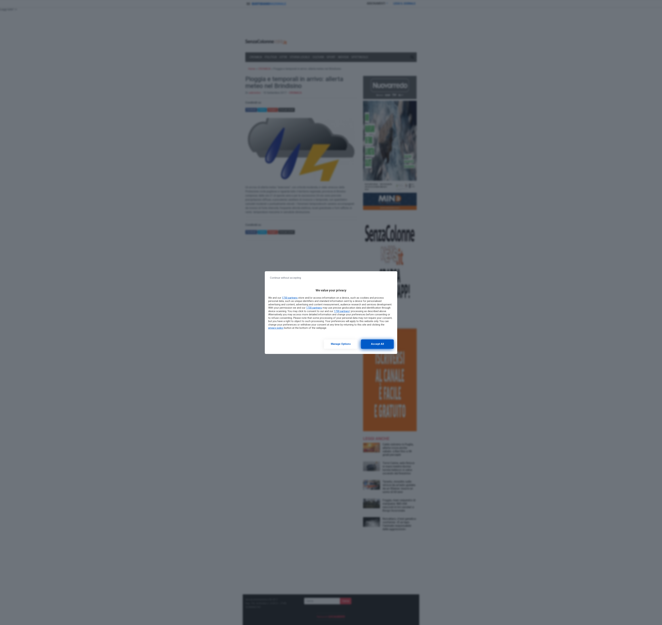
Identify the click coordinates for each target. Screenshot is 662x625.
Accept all (377, 343)
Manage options (341, 343)
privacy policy (275, 327)
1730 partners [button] (290, 297)
